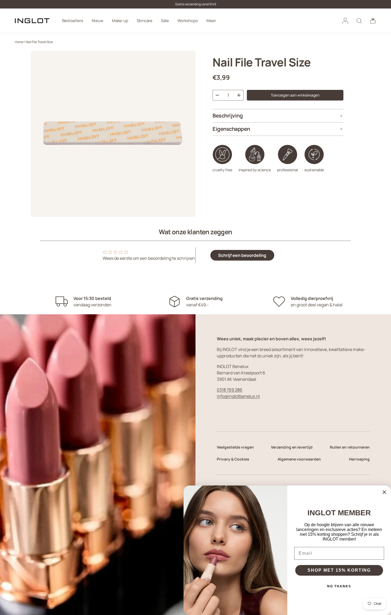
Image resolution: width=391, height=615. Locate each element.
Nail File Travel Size (39, 42)
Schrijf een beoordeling (242, 255)
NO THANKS (339, 586)
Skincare (144, 20)
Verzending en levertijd (292, 447)
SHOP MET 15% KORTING (339, 570)
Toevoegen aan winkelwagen (295, 95)
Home (19, 42)
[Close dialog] (384, 492)
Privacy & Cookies (233, 459)
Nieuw (97, 20)
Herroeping (359, 459)
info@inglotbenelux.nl (238, 396)
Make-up (120, 20)
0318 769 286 (229, 390)
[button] (373, 21)
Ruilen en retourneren (350, 447)
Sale (165, 20)
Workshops (187, 20)
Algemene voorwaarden (299, 459)
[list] (113, 134)
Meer (211, 20)
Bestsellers (72, 20)
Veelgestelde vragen (235, 447)
